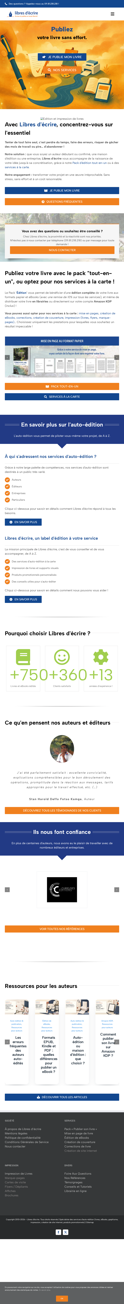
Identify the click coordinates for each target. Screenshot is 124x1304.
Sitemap (90, 1217)
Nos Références (74, 1173)
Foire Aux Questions (77, 1169)
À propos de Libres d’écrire (23, 1124)
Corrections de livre (77, 1141)
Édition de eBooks (76, 1133)
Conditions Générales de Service (27, 1137)
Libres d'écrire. (33, 1215)
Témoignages (73, 1177)
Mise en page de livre (78, 1128)
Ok (62, 1299)
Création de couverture (79, 1137)
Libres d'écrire (38, 124)
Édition (21, 293)
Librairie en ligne (75, 1186)
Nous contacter (15, 1141)
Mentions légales (16, 1128)
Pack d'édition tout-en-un (89, 163)
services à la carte (17, 167)
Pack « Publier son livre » (80, 1124)
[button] (7, 357)
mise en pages (88, 313)
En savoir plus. (45, 1290)
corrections (24, 317)
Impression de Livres (18, 1169)
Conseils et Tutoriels (78, 1182)
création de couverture (48, 317)
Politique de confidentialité (23, 1133)
